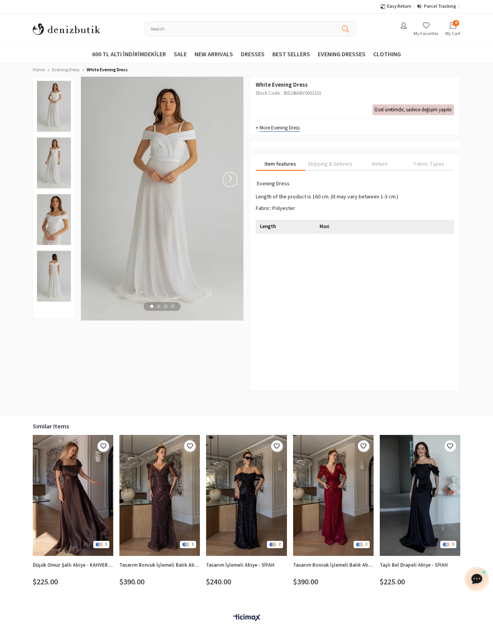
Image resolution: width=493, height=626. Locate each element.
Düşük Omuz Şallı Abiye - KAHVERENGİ (73, 565)
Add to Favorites (103, 446)
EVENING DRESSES (342, 54)
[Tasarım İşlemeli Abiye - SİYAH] (246, 495)
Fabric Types (429, 164)
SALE (180, 54)
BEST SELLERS (291, 54)
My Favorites (426, 33)
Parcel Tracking (440, 6)
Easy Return (399, 6)
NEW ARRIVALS (214, 54)
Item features (280, 164)
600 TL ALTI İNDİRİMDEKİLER (129, 54)
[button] (151, 306)
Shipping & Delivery (330, 164)
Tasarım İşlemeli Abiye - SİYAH (240, 565)
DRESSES (253, 54)
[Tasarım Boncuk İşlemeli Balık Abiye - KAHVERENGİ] (159, 495)
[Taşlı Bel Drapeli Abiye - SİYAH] (420, 495)
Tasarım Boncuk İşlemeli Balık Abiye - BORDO (333, 565)
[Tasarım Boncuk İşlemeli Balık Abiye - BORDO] (333, 495)
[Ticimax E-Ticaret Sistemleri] (246, 618)
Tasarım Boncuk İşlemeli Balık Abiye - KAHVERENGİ (159, 565)
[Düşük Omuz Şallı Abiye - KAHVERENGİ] (73, 495)
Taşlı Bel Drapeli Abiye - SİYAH (414, 565)
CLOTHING (387, 54)
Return (379, 164)
